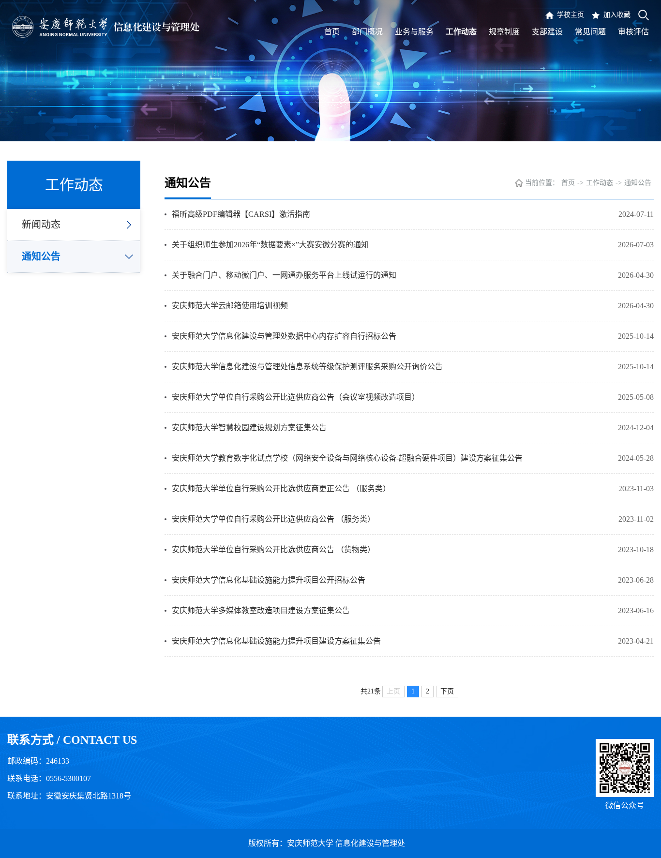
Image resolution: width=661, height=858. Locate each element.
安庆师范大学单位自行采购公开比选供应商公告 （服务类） (273, 519)
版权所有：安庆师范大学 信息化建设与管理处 (330, 843)
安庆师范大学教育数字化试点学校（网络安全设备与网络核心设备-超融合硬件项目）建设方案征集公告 (347, 458)
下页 (447, 691)
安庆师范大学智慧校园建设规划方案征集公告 (249, 427)
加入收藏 (617, 14)
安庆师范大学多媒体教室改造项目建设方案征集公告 (261, 610)
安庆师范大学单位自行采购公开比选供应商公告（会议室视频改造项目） (296, 397)
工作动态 (599, 182)
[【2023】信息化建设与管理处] (105, 27)
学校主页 (570, 14)
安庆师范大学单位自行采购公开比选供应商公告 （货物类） (273, 549)
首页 (568, 182)
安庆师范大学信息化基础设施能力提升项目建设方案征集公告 (276, 641)
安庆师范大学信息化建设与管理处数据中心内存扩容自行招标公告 (284, 336)
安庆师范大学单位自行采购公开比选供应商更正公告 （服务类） (281, 488)
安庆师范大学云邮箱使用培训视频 (230, 305)
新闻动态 (41, 224)
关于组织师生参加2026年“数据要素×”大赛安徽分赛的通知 (270, 245)
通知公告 (41, 256)
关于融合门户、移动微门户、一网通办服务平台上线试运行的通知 (284, 275)
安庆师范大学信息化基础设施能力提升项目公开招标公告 (268, 580)
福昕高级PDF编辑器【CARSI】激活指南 (241, 214)
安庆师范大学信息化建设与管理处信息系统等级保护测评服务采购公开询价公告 (307, 366)
